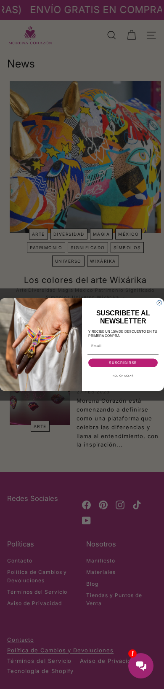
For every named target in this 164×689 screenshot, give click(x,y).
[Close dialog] (159, 302)
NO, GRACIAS (123, 375)
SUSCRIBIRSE (123, 363)
